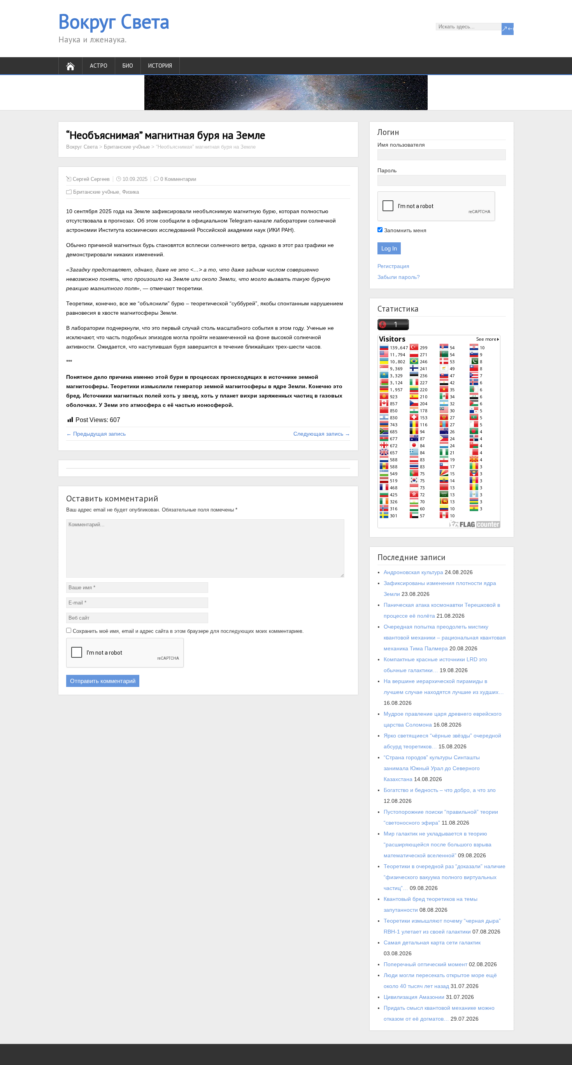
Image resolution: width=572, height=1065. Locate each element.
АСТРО (98, 65)
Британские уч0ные (127, 147)
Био (128, 65)
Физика (130, 192)
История (160, 65)
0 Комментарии (178, 179)
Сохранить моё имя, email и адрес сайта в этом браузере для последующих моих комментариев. (188, 631)
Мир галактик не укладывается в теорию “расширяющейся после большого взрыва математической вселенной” (437, 844)
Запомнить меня (404, 230)
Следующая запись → (321, 434)
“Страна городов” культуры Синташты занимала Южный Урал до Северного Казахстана (432, 768)
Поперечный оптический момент (425, 964)
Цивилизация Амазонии (414, 997)
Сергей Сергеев (91, 179)
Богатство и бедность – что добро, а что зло (440, 790)
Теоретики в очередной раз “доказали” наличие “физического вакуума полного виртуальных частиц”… (444, 877)
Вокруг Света (114, 21)
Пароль (387, 170)
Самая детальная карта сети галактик (432, 942)
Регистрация (393, 266)
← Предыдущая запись (96, 434)
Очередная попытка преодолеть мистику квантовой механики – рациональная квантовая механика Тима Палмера (445, 638)
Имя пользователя (401, 145)
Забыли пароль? (398, 277)
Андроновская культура (413, 572)
